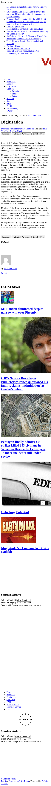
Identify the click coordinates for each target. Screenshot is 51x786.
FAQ (9, 702)
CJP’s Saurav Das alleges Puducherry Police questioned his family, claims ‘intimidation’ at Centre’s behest (26, 14)
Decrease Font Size (9, 129)
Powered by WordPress (19, 781)
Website (4, 273)
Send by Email (16, 131)
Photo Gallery (12, 108)
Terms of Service (14, 707)
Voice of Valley (8, 779)
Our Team (11, 699)
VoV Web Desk (34, 115)
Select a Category (8, 602)
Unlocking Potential (15, 26)
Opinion (10, 89)
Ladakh (10, 84)
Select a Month (7, 600)
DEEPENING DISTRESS (18, 48)
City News (11, 86)
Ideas (14, 94)
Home (9, 79)
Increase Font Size (26, 129)
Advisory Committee (15, 46)
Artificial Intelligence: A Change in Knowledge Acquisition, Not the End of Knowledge (27, 37)
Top (9, 709)
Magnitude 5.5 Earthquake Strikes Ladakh (25, 29)
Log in (4, 781)
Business (10, 98)
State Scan (11, 81)
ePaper (9, 111)
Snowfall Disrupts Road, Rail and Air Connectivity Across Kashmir (23, 52)
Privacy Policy (13, 704)
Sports (9, 101)
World (9, 106)
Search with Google (9, 605)
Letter (14, 96)
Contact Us (11, 697)
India (9, 103)
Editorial (15, 91)
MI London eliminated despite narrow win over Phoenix (22, 310)
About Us (11, 694)
